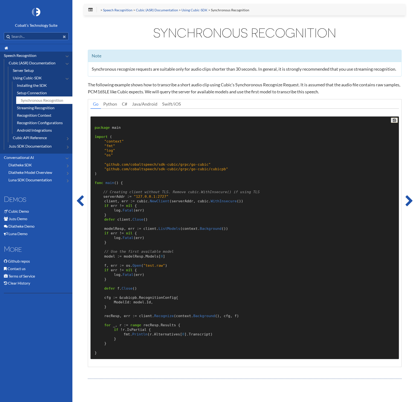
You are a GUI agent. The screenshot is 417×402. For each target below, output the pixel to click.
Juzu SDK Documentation (30, 146)
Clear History (18, 283)
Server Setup (23, 70)
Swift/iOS (171, 104)
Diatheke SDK (20, 165)
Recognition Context (34, 115)
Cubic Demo (18, 211)
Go (95, 104)
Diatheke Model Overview (30, 172)
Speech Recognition (20, 55)
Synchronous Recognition (42, 100)
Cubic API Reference (30, 137)
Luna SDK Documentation (30, 179)
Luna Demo (18, 233)
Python (110, 104)
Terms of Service (21, 276)
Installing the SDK (32, 85)
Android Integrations (34, 130)
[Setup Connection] (80, 201)
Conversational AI (19, 157)
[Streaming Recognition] (409, 201)
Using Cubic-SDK (27, 77)
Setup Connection (32, 92)
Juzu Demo (18, 218)
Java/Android (144, 104)
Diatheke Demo (21, 226)
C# (124, 104)
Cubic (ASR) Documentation (32, 63)
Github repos (19, 261)
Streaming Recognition (36, 107)
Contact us (16, 268)
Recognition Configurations (40, 122)
